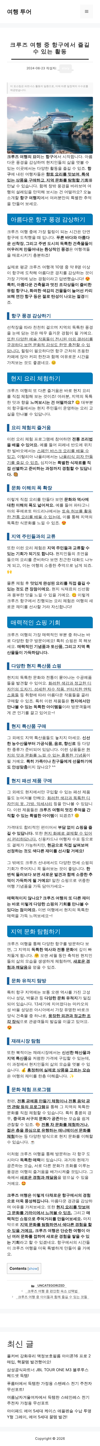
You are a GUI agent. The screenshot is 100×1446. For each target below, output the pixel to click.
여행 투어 (19, 11)
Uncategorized (51, 1285)
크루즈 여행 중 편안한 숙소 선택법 (52, 1291)
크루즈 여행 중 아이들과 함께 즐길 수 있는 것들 (52, 1297)
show (33, 1269)
